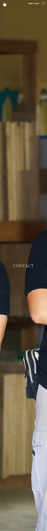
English (36, 3)
